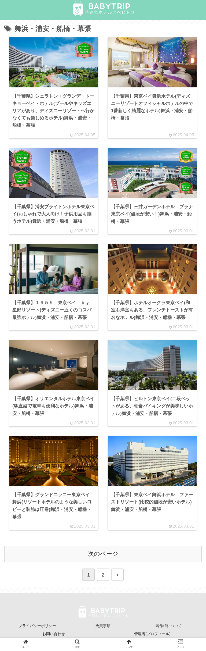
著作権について (169, 626)
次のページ (103, 553)
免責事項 (103, 626)
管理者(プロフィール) (152, 634)
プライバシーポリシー (37, 626)
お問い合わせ (53, 634)
